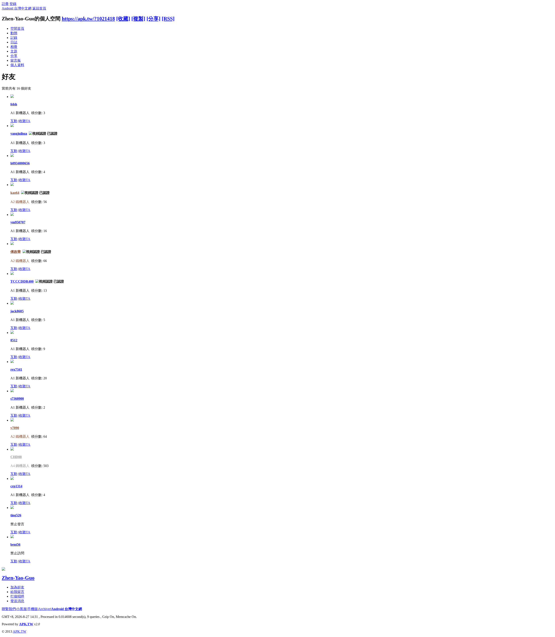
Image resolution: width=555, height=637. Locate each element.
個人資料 (17, 65)
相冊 (13, 47)
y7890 (14, 428)
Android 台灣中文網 (16, 8)
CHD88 (16, 457)
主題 (13, 51)
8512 (13, 340)
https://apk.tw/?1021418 (88, 18)
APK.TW (26, 624)
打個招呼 (17, 596)
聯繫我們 (9, 609)
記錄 (13, 37)
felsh (13, 104)
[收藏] (123, 18)
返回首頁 (39, 8)
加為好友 (17, 587)
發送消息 (17, 601)
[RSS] (168, 18)
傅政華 (15, 252)
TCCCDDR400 (22, 281)
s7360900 (17, 398)
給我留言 (17, 592)
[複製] (138, 18)
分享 (13, 56)
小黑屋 (21, 609)
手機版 (32, 609)
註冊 (5, 4)
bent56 (15, 544)
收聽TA (24, 121)
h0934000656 (20, 163)
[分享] (153, 18)
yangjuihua (18, 133)
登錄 (13, 4)
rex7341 (16, 369)
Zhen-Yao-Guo (18, 578)
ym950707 (17, 222)
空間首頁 (17, 28)
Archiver (44, 609)
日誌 (13, 42)
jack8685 (17, 311)
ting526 (15, 515)
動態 (13, 33)
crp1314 (16, 486)
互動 (13, 121)
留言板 (15, 60)
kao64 (14, 193)
